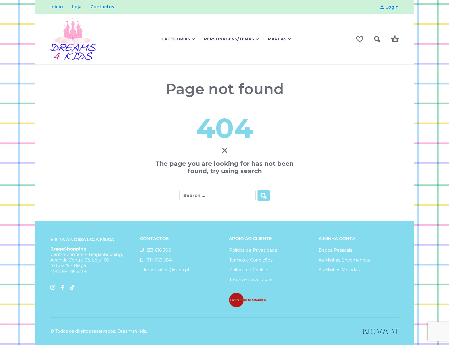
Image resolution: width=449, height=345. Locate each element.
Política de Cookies (249, 270)
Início (56, 6)
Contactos (102, 6)
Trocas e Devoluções (251, 279)
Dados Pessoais (335, 250)
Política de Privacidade (253, 250)
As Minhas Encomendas (344, 260)
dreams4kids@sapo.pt (165, 270)
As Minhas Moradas (339, 270)
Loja (77, 6)
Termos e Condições (250, 260)
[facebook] (381, 331)
